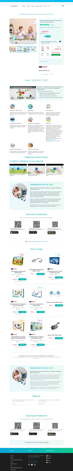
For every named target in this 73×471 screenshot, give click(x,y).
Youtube (49, 462)
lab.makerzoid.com (51, 139)
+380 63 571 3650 (32, 459)
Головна (12, 455)
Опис (27, 80)
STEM (41, 74)
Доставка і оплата (14, 463)
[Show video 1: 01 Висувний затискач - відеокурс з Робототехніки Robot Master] (28, 177)
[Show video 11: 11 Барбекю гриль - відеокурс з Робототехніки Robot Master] (39, 177)
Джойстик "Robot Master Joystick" (48, 53)
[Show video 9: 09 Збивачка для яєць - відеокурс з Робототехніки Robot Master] (37, 177)
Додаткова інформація (37, 80)
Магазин (12, 457)
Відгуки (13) (45, 80)
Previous (10, 404)
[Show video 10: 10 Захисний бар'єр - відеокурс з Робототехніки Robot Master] (38, 177)
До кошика (48, 36)
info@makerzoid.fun (34, 461)
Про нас (12, 461)
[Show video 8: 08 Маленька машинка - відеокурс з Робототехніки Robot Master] (36, 177)
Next (63, 404)
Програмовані (46, 74)
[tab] (27, 80)
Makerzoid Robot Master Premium (41, 241)
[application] (25, 6)
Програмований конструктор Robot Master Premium (42, 53)
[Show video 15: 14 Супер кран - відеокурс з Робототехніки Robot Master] (44, 177)
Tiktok (48, 460)
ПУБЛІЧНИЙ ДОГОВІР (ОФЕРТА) (16, 467)
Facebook (49, 455)
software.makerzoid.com (55, 140)
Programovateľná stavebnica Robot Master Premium (20, 403)
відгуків (52, 24)
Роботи (52, 74)
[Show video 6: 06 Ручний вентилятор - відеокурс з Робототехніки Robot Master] (34, 177)
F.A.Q (11, 465)
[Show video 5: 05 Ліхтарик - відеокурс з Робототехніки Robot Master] (33, 177)
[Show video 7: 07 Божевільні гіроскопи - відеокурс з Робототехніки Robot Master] (35, 177)
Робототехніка (13, 469)
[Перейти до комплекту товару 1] (50, 59)
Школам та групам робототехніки (16, 459)
